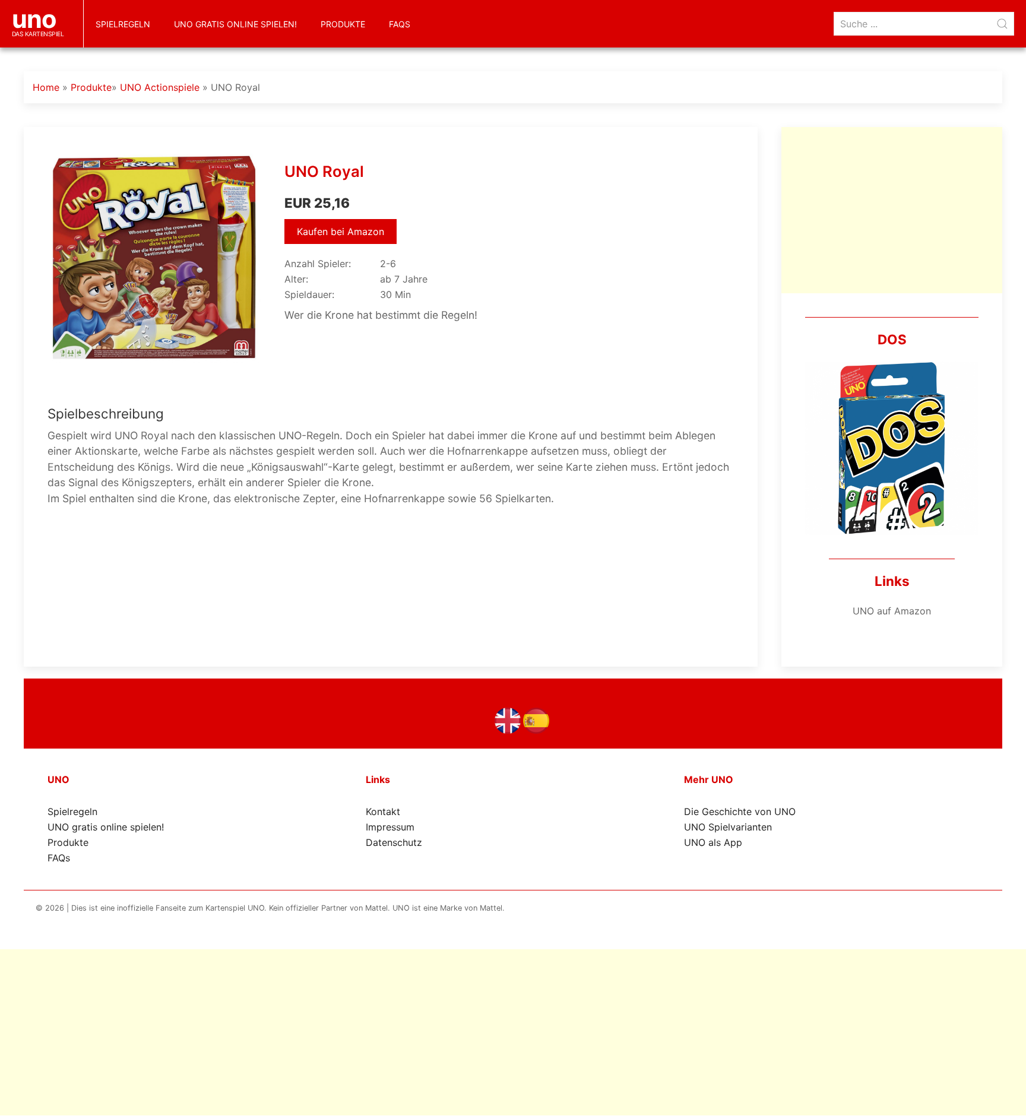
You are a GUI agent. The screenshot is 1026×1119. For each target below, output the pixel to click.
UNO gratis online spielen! (235, 24)
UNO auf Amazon (892, 611)
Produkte (343, 24)
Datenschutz (394, 842)
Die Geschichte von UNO (740, 811)
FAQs (399, 24)
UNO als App (713, 842)
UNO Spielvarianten (728, 827)
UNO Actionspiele (160, 87)
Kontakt (383, 811)
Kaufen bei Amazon (340, 231)
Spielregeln (123, 24)
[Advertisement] (891, 210)
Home (46, 87)
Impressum (390, 827)
